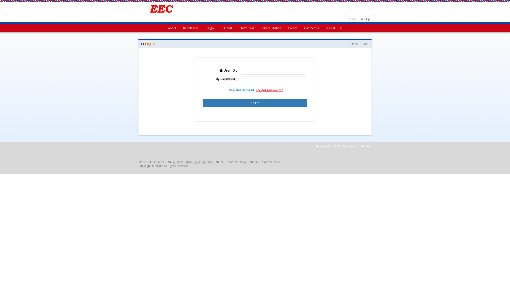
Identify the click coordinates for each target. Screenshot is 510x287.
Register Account (241, 90)
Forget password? (269, 90)
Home (355, 44)
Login (353, 19)
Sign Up (365, 19)
